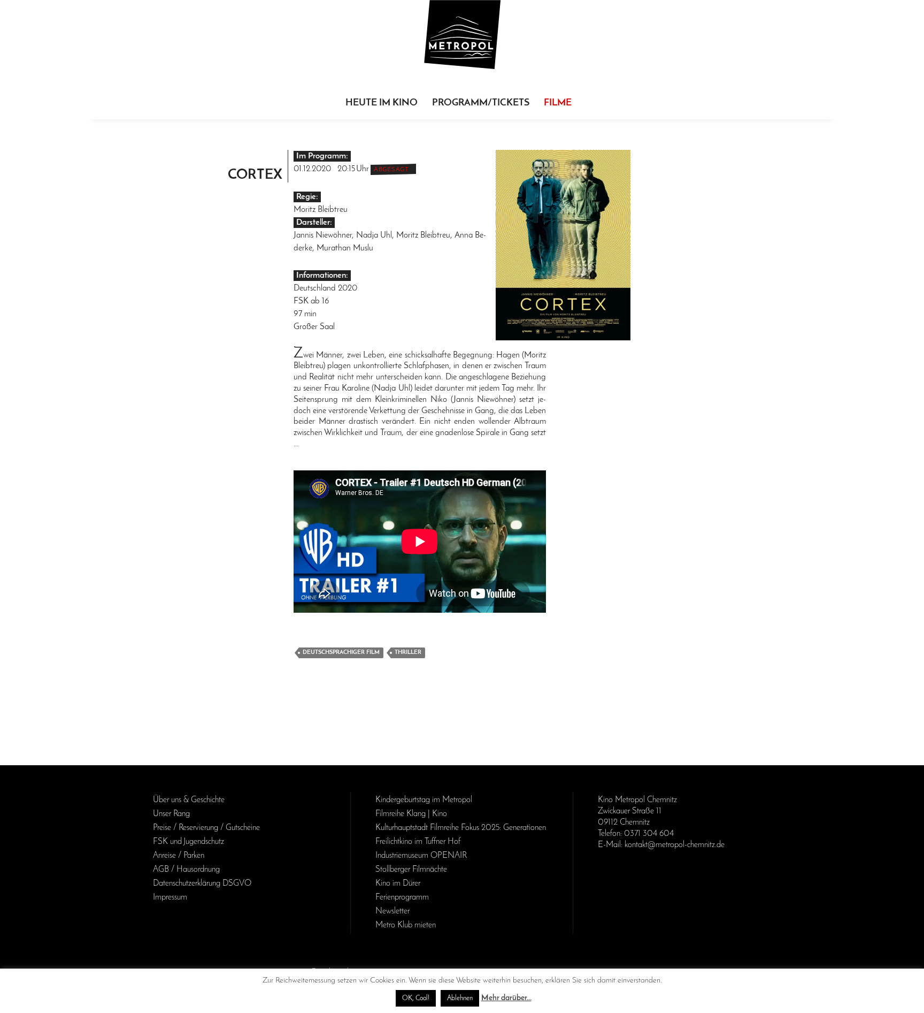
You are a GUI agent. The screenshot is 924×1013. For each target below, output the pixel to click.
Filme (558, 103)
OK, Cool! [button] (415, 998)
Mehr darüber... (506, 998)
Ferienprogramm (402, 897)
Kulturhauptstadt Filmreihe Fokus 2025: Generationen (460, 828)
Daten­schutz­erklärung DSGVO (202, 883)
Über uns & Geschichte (189, 800)
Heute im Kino (381, 103)
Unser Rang (171, 814)
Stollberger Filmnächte (411, 869)
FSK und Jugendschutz (188, 841)
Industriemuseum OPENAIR (421, 855)
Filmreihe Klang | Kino (411, 814)
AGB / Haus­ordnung (186, 869)
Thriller (408, 653)
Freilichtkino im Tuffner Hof (417, 841)
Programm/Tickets (480, 103)
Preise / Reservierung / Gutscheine (206, 828)
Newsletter (392, 911)
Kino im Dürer (397, 883)
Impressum (170, 897)
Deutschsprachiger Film (341, 653)
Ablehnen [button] (460, 998)
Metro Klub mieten (405, 925)
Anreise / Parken (178, 855)
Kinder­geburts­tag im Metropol (423, 800)
